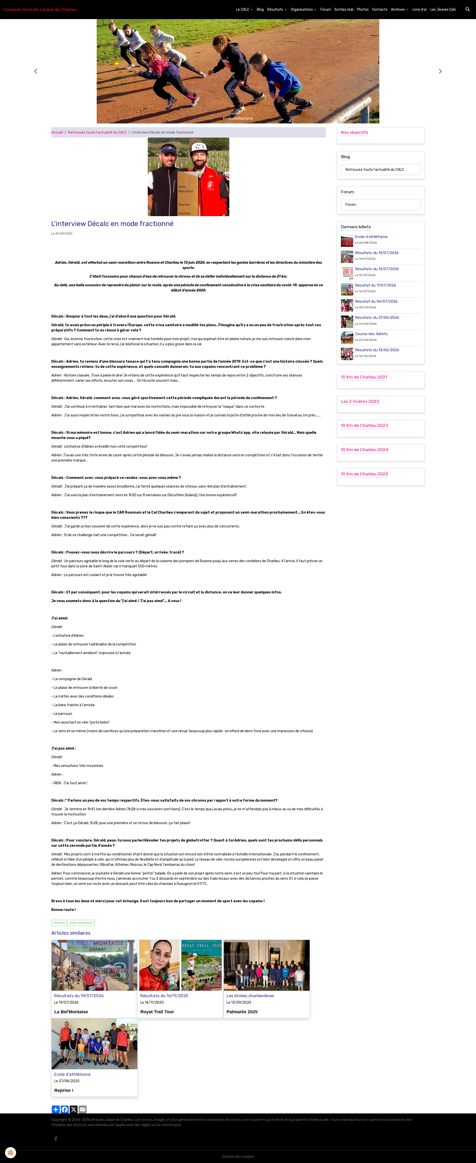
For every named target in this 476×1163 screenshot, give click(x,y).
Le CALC (243, 9)
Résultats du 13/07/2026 (377, 269)
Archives (398, 9)
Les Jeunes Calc (443, 9)
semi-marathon (81, 923)
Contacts (379, 9)
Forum (326, 9)
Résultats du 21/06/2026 (377, 318)
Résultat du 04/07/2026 (376, 301)
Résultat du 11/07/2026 (375, 285)
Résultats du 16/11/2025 (164, 995)
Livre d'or (420, 9)
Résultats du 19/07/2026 (79, 995)
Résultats (275, 9)
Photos (363, 9)
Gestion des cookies (238, 1157)
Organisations (302, 9)
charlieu (59, 923)
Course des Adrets (371, 334)
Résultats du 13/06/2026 (377, 350)
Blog (260, 9)
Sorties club (344, 9)
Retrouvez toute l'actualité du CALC (97, 132)
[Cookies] (10, 1152)
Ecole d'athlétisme (72, 1074)
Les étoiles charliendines (250, 995)
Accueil (57, 132)
